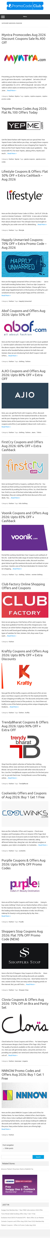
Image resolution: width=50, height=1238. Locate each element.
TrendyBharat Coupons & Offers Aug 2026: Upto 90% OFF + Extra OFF (25, 726)
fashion (27, 361)
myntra (26, 96)
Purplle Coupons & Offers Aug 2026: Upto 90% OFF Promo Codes (23, 864)
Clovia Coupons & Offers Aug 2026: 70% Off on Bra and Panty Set (25, 1003)
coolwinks (22, 851)
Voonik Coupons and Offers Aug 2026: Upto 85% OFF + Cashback (25, 517)
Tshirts (39, 432)
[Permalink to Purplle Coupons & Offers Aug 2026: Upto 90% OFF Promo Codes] (25, 897)
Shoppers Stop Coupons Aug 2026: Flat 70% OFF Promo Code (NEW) (22, 935)
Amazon (4, 1169)
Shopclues (16, 1169)
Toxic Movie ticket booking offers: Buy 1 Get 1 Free (18, 1214)
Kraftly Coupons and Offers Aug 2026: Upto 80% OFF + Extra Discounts (25, 655)
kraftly (27, 712)
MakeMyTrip (29, 1169)
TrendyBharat (23, 783)
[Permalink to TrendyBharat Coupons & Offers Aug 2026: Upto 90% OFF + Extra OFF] (25, 759)
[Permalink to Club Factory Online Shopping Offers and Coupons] (25, 617)
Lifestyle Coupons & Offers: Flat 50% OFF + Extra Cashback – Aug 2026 (25, 175)
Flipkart (9, 1169)
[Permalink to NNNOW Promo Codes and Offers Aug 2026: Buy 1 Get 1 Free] (25, 1107)
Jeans (33, 432)
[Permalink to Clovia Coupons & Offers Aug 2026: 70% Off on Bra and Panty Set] (25, 1036)
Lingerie (25, 1061)
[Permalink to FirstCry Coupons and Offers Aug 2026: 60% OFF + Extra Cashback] (25, 479)
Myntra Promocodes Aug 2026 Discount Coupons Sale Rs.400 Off (24, 38)
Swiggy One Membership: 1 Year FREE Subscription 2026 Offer (22, 1210)
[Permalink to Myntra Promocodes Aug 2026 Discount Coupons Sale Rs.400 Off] (25, 72)
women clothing (37, 574)
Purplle (21, 922)
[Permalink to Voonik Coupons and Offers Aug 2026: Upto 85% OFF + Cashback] (25, 550)
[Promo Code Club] (25, 9)
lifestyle (21, 230)
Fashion (11, 96)
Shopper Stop (23, 990)
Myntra (17, 96)
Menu (25, 16)
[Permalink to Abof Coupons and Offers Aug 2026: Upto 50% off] (25, 337)
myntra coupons (35, 96)
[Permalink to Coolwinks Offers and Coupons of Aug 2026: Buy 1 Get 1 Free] (25, 826)
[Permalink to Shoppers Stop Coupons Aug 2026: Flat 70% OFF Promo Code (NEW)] (25, 968)
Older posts (8, 1148)
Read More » (11, 90)
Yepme (17, 159)
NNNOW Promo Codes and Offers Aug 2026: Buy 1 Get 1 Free (23, 1074)
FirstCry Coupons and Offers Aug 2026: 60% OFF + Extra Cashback (22, 446)
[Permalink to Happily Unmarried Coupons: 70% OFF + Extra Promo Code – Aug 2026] (25, 277)
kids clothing (23, 503)
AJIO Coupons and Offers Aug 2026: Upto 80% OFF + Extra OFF (23, 375)
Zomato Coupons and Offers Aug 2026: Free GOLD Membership (22, 1221)
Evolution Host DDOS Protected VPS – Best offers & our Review (22, 1217)
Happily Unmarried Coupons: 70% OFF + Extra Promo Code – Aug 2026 (24, 243)
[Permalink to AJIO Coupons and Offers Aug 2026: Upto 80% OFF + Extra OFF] (25, 408)
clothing (21, 361)
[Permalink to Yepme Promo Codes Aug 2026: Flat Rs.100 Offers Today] (25, 135)
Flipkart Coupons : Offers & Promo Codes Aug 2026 (18, 1225)
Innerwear (18, 1061)
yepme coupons (29, 159)
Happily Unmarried (25, 301)
